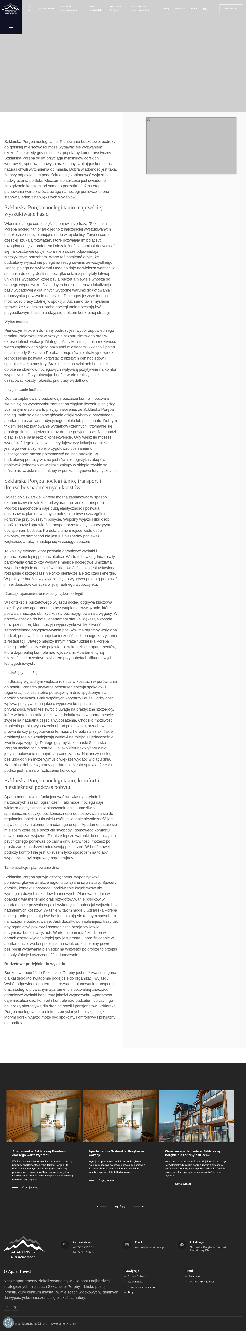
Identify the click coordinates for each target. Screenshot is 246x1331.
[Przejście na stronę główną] (11, 8)
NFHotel (71, 1323)
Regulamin (195, 1276)
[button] (11, 25)
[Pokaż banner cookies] (8, 1322)
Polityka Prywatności (201, 1281)
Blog (166, 8)
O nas (30, 8)
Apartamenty (47, 8)
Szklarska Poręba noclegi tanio (50, 307)
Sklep (194, 8)
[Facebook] (7, 1307)
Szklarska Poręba (115, 8)
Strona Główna (137, 1276)
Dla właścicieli (96, 8)
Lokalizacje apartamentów (140, 8)
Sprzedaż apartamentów (68, 8)
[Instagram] (15, 1307)
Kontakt (180, 8)
